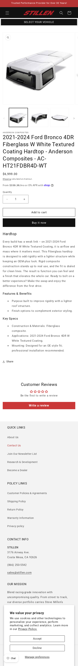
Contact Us (14, 445)
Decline (37, 648)
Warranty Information (20, 517)
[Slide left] (4, 118)
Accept (37, 638)
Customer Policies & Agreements (27, 493)
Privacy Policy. (27, 629)
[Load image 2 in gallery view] (39, 117)
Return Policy (15, 509)
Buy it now (39, 222)
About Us (13, 437)
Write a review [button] (39, 405)
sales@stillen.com (19, 572)
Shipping (7, 179)
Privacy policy (15, 526)
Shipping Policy (16, 501)
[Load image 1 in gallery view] (18, 117)
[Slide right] (74, 118)
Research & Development (22, 462)
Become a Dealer (17, 470)
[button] (7, 13)
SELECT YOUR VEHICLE (39, 22)
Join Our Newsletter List (22, 453)
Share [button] (9, 361)
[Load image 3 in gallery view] (59, 117)
